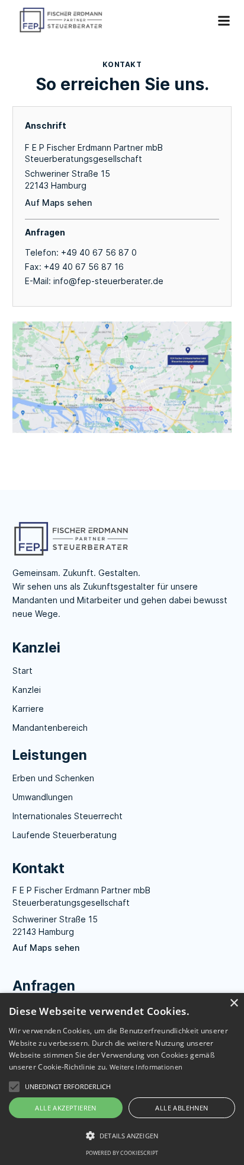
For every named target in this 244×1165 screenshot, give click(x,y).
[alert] (122, 1079)
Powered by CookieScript (122, 1153)
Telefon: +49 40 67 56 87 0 (81, 252)
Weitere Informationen (146, 1066)
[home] (109, 21)
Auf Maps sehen (58, 203)
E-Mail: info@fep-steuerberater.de (94, 281)
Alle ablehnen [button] (181, 1107)
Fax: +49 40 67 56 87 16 (74, 267)
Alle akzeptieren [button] (65, 1107)
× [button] (233, 1003)
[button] (219, 20)
